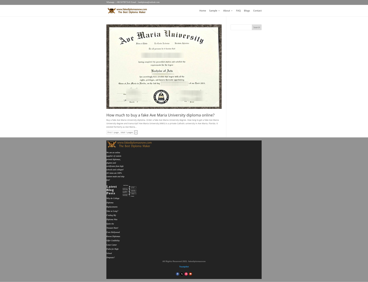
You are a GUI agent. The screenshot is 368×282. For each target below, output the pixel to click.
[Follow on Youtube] (190, 274)
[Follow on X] (181, 274)
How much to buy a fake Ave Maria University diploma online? (160, 115)
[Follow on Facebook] (177, 274)
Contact (257, 11)
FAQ (238, 11)
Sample (213, 11)
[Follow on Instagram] (186, 274)
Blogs (247, 11)
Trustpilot (184, 266)
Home (202, 11)
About (226, 11)
